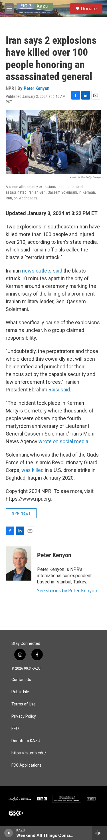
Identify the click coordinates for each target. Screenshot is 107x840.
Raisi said (59, 390)
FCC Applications (26, 765)
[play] (8, 833)
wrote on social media (63, 441)
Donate (89, 8)
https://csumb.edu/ (28, 753)
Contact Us (21, 680)
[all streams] (99, 833)
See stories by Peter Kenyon (67, 590)
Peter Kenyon (36, 88)
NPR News (21, 513)
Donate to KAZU (25, 741)
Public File (20, 692)
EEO (15, 729)
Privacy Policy (23, 716)
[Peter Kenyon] (18, 563)
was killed (32, 470)
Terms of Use (23, 704)
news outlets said (42, 271)
